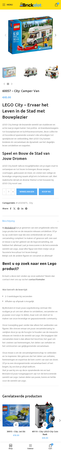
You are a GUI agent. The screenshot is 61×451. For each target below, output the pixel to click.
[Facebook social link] (10, 209)
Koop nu (46, 191)
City (31, 203)
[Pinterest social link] (18, 209)
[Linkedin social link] (22, 209)
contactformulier (37, 279)
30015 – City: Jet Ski (16, 431)
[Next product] (12, 84)
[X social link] (14, 209)
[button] (5, 35)
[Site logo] (30, 5)
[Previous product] (4, 84)
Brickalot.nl (10, 228)
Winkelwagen (27, 191)
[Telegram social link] (26, 209)
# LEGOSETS (22, 203)
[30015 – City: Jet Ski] (16, 415)
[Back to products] (8, 84)
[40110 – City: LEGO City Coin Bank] (45, 415)
